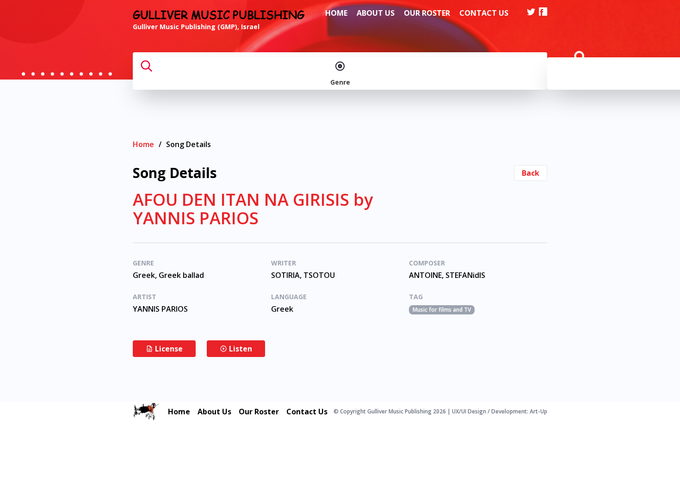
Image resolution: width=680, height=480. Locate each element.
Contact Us (483, 13)
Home (336, 13)
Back (530, 173)
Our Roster (427, 13)
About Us (376, 13)
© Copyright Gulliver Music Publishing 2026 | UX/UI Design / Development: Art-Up (440, 411)
